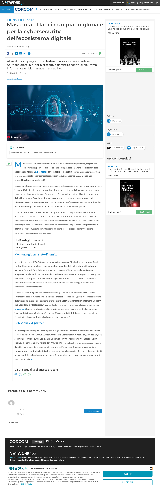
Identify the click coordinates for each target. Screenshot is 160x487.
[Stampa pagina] (29, 53)
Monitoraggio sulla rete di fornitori (31, 244)
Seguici (36, 441)
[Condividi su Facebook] (8, 53)
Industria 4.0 (81, 9)
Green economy (122, 9)
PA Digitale (108, 9)
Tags (25, 447)
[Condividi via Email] (20, 53)
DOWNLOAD (144, 69)
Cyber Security (22, 46)
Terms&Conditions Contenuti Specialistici (72, 447)
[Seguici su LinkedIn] (47, 442)
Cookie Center (95, 447)
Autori (19, 447)
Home (10, 46)
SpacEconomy (95, 9)
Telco (72, 9)
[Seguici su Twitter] (52, 442)
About (12, 447)
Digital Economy (61, 9)
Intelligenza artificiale (140, 9)
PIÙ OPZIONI (127, 482)
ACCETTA (128, 473)
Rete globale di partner (26, 247)
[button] (7, 9)
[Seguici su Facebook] (57, 442)
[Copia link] (25, 53)
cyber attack (41, 171)
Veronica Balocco (14, 79)
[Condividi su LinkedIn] (16, 53)
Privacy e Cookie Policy (46, 447)
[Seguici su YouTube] (62, 442)
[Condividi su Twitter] (12, 53)
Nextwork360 (15, 457)
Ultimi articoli (46, 9)
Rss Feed (32, 447)
